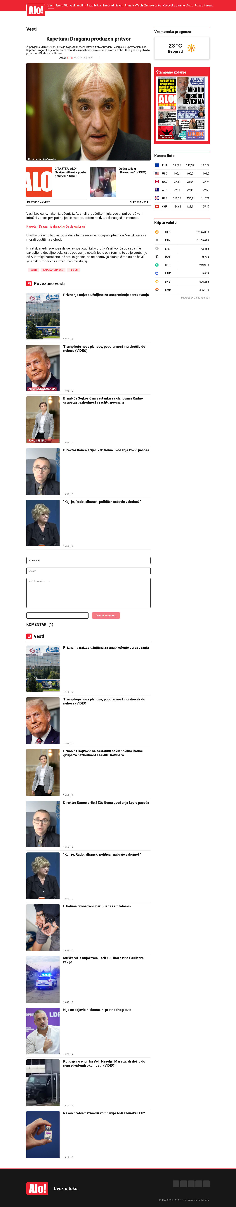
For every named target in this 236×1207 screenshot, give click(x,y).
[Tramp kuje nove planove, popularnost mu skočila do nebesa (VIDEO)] (43, 721)
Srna (70, 57)
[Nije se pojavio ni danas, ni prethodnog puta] (43, 1031)
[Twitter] (206, 1183)
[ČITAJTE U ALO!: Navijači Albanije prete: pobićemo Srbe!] (39, 182)
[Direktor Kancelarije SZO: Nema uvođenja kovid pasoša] (43, 472)
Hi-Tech (137, 5)
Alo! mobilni (77, 5)
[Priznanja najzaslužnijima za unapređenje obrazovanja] (43, 316)
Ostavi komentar (106, 615)
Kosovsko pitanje (174, 5)
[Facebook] (176, 1183)
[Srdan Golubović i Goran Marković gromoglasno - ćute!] (182, 108)
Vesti (51, 5)
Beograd (108, 5)
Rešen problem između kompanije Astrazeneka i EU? (104, 1113)
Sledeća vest (139, 202)
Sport (59, 5)
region (74, 270)
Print (128, 5)
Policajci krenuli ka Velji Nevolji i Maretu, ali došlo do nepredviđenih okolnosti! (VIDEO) (104, 1063)
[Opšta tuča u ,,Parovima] (103, 182)
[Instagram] (183, 1183)
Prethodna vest (38, 202)
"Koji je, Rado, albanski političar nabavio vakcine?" (102, 502)
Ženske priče (152, 5)
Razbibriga (94, 5)
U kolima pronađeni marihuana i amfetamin (97, 906)
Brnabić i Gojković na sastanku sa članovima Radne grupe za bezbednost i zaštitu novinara (103, 400)
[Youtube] (198, 1183)
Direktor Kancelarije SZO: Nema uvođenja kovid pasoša (106, 450)
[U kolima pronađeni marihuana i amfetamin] (43, 928)
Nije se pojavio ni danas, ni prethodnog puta (97, 1010)
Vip (66, 5)
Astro (189, 5)
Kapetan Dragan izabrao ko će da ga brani (56, 226)
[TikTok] (191, 1183)
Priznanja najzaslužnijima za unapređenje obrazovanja (106, 295)
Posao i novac (204, 5)
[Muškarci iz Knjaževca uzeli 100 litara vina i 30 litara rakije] (43, 979)
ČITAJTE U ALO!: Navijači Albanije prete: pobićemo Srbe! (70, 172)
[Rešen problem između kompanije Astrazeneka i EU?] (43, 1135)
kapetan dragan (53, 270)
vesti (34, 270)
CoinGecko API (202, 297)
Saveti (119, 5)
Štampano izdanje (171, 72)
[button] (106, 58)
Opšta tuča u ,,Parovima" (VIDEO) (132, 170)
